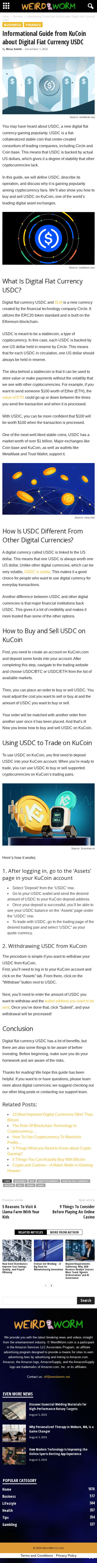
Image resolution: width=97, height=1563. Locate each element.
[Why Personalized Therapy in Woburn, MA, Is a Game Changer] (14, 1433)
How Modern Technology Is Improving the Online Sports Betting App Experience (58, 1451)
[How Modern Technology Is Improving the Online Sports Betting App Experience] (14, 1456)
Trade (30, 1185)
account (20, 1181)
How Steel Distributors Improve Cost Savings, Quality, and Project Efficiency (15, 1268)
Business (18, 16)
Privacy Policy (66, 1555)
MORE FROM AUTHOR (64, 1232)
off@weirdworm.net (57, 1377)
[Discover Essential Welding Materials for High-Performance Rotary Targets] (14, 1411)
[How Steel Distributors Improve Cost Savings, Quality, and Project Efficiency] (17, 1250)
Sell (19, 1185)
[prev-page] (45, 1285)
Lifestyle (9, 1503)
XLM (58, 302)
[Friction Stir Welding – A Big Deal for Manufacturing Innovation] (48, 1250)
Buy (32, 1181)
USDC (41, 1185)
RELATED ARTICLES (30, 1232)
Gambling (9, 1524)
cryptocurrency (48, 1181)
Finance (33, 24)
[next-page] (51, 1285)
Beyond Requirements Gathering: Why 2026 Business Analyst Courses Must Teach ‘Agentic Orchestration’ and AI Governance (79, 1271)
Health (7, 1510)
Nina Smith (14, 49)
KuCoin (9, 1185)
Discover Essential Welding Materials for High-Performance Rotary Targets (57, 1406)
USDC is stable (37, 572)
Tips (5, 1517)
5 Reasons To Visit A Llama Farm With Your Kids (20, 1211)
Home (5, 16)
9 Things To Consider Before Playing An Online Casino (74, 1211)
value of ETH (13, 397)
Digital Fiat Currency (75, 1181)
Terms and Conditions (36, 1555)
